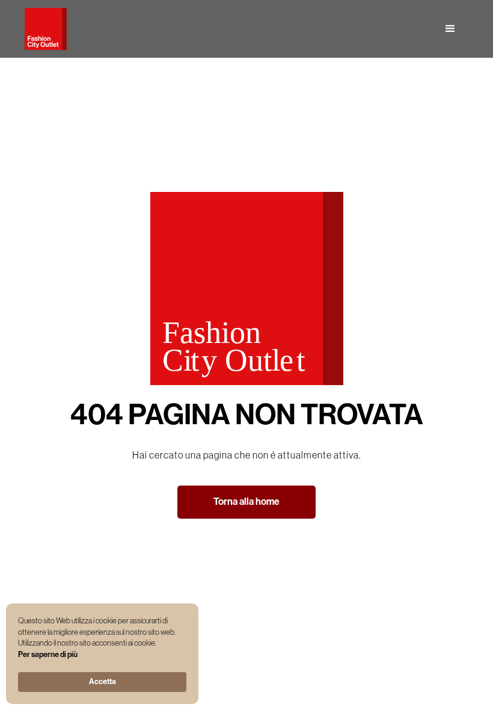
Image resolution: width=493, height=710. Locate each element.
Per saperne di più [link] (48, 654)
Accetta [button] (102, 681)
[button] (450, 29)
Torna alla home (246, 502)
